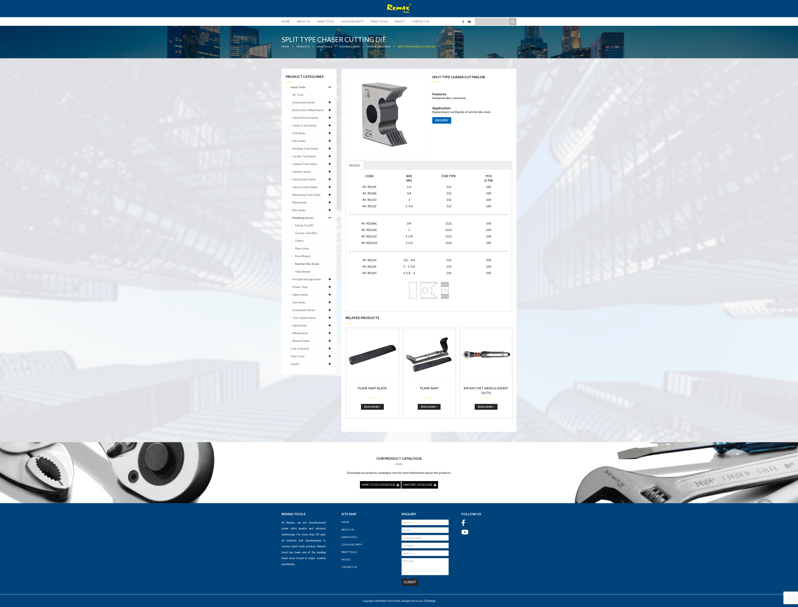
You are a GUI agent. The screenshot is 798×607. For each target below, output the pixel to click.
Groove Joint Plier (306, 233)
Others (299, 240)
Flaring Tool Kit (304, 225)
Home (286, 21)
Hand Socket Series (304, 179)
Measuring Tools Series (306, 194)
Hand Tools (325, 21)
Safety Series (300, 294)
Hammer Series (301, 171)
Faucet (400, 21)
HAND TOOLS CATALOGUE (379, 484)
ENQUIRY (441, 120)
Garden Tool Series (304, 156)
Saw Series (298, 302)
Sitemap (430, 600)
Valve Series (299, 325)
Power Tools (300, 287)
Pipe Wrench (302, 256)
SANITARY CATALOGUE (418, 484)
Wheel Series (300, 333)
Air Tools (297, 94)
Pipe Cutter (302, 248)
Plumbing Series (303, 218)
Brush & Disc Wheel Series (308, 110)
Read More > (372, 406)
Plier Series (299, 210)
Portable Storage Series (306, 279)
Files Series (299, 141)
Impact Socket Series (305, 187)
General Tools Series (304, 164)
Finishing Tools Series (305, 148)
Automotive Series (303, 102)
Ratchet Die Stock (307, 264)
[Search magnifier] (512, 21)
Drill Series (298, 133)
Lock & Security (352, 21)
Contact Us (420, 21)
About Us (303, 21)
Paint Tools (379, 21)
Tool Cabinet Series (304, 317)
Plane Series (299, 202)
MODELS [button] (354, 165)
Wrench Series (301, 341)
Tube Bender (303, 271)
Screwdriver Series (303, 310)
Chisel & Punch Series (305, 117)
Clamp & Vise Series (304, 125)
